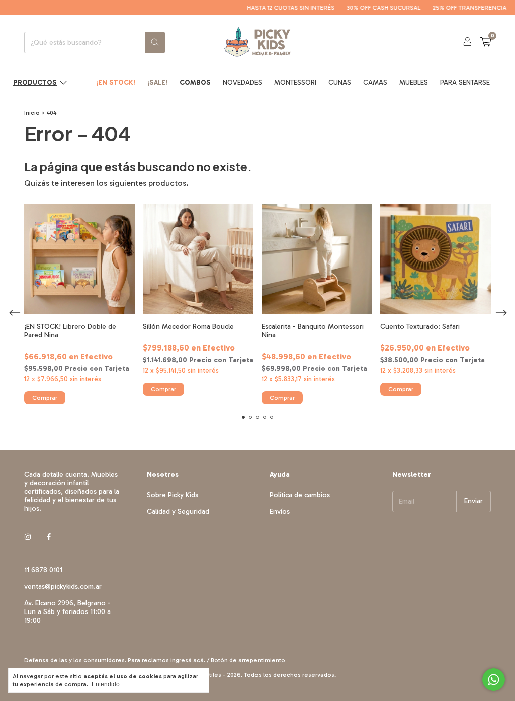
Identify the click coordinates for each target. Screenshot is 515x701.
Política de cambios (300, 495)
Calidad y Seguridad (178, 511)
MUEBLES (413, 82)
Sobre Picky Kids (172, 495)
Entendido (106, 684)
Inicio (32, 112)
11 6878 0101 (43, 570)
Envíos (280, 511)
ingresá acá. (187, 660)
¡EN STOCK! (115, 82)
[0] (485, 42)
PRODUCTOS (35, 82)
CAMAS (375, 82)
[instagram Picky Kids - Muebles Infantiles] (27, 537)
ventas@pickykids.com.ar (63, 586)
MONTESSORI (295, 82)
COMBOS (195, 82)
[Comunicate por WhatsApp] (493, 679)
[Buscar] (155, 42)
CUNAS (339, 82)
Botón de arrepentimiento (248, 660)
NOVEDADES (242, 82)
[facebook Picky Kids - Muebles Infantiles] (48, 537)
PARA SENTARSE (465, 82)
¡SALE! (157, 82)
